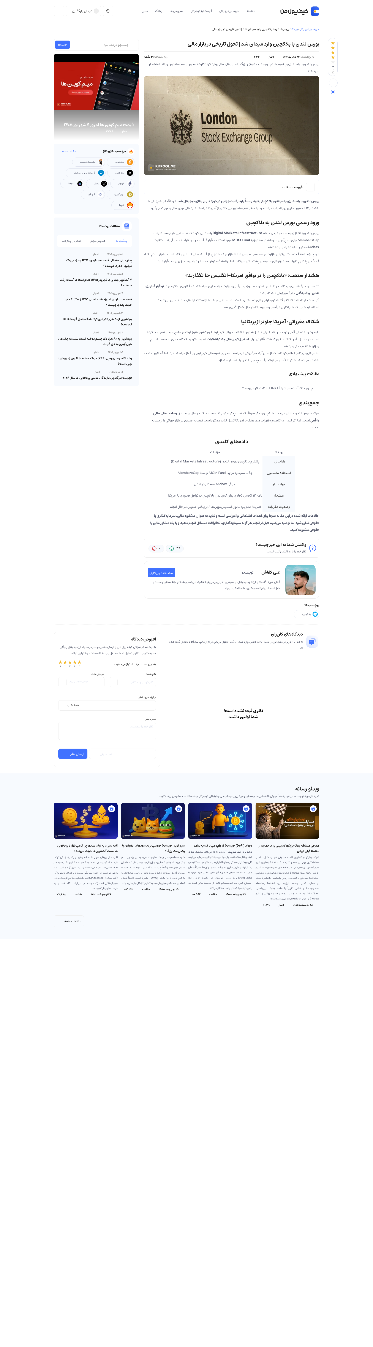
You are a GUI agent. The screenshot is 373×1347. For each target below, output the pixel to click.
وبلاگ (294, 29)
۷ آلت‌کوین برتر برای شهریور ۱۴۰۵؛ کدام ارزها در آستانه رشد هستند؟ (96, 282)
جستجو (62, 44)
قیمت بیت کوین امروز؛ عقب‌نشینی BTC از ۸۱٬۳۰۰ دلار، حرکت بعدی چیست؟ (98, 302)
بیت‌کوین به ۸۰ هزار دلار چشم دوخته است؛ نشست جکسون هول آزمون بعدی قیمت (95, 341)
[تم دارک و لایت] (59, 11)
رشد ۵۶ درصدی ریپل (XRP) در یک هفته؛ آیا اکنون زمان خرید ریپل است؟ (95, 361)
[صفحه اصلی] (299, 11)
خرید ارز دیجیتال (309, 29)
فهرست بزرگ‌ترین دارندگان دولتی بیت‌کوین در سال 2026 (97, 377)
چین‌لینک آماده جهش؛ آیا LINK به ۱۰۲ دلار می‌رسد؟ (277, 388)
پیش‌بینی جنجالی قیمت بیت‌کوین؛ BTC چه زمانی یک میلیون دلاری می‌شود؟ (99, 263)
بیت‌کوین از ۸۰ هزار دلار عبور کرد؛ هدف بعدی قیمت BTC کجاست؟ (97, 322)
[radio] (60, 664)
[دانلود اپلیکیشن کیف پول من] (108, 11)
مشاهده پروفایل (161, 573)
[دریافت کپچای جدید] (94, 754)
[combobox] (107, 705)
